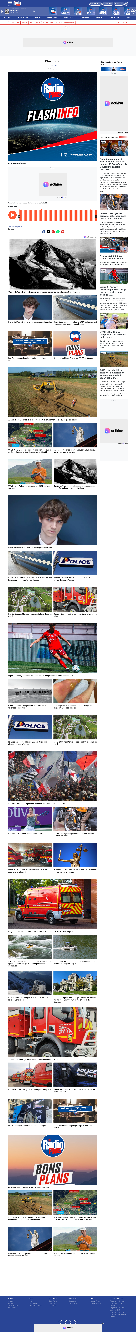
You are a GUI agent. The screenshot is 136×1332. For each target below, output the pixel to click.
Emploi (129, 17)
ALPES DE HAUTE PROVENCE (65, 23)
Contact (11, 1301)
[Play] (2, 11)
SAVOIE (24, 23)
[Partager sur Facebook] (43, 233)
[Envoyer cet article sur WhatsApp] (57, 233)
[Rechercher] (126, 4)
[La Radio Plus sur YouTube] (70, 1322)
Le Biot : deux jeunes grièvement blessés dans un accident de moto (113, 216)
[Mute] (33, 11)
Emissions (52, 1303)
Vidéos (99, 17)
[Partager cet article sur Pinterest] (53, 233)
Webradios (52, 17)
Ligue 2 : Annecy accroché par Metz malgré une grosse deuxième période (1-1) (113, 291)
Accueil (7, 17)
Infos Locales (33, 1303)
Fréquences (12, 1308)
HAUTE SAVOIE (14, 23)
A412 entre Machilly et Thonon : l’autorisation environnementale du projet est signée (112, 374)
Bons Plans (23, 17)
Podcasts (68, 17)
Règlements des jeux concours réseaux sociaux (117, 1303)
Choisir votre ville (122, 23)
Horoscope (114, 17)
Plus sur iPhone (95, 1301)
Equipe (10, 1303)
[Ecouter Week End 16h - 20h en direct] (113, 69)
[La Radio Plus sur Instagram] (75, 1322)
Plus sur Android (95, 1303)
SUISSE (38, 23)
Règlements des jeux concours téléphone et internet (118, 1314)
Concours (84, 17)
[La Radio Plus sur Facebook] (60, 1322)
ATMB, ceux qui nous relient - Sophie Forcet (112, 257)
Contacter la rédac (35, 1305)
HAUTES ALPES (48, 23)
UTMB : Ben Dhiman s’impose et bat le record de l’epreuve (113, 334)
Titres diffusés (13, 1305)
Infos (37, 17)
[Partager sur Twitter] (48, 233)
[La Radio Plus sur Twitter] (65, 1322)
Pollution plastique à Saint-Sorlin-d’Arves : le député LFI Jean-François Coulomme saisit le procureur (113, 164)
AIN (31, 23)
